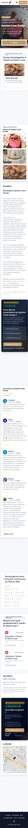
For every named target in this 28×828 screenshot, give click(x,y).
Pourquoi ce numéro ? (8, 692)
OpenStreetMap (17, 772)
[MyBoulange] (7, 2)
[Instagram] (14, 821)
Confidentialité (8, 818)
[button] (14, 758)
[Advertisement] (14, 107)
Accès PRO (21, 818)
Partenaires (15, 815)
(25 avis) (12, 28)
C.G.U (15, 818)
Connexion (23, 2)
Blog (21, 815)
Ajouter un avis (8, 534)
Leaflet (10, 772)
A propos (8, 815)
